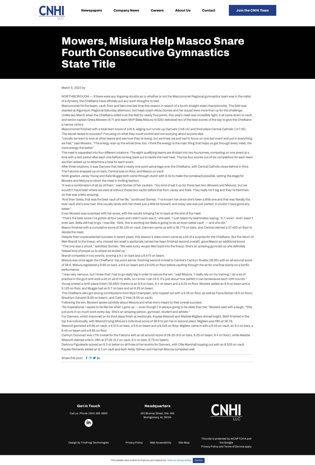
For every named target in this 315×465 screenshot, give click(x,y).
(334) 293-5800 (97, 413)
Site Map (183, 442)
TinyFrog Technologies (95, 442)
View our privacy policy (179, 460)
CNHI (52, 13)
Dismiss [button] (199, 460)
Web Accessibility (160, 442)
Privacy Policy (134, 442)
